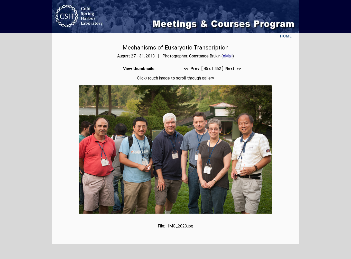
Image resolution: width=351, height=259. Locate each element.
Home (286, 36)
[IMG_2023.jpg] (175, 212)
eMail (228, 56)
